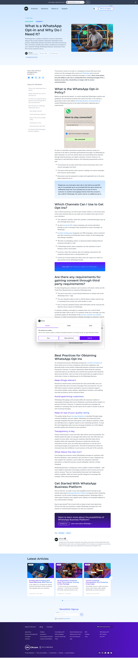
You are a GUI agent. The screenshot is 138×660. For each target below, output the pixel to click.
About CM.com (30, 627)
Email (58, 612)
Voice (86, 636)
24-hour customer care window (91, 315)
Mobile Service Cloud (75, 634)
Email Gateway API (59, 632)
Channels (27, 639)
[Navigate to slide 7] (75, 601)
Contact (49, 627)
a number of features (93, 363)
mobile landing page (65, 233)
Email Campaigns (59, 634)
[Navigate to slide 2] (65, 601)
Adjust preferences (69, 338)
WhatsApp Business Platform (76, 493)
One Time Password (75, 636)
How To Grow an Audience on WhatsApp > (83, 267)
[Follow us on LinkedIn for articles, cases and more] (105, 653)
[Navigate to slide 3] (67, 601)
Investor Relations (69, 653)
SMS (71, 225)
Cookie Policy (53, 653)
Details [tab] (69, 325)
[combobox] (75, 2)
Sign (71, 639)
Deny (48, 338)
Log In (111, 5)
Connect (39, 21)
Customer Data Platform (46, 639)
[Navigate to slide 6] (73, 601)
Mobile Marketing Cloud (76, 632)
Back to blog (29, 18)
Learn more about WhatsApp (80, 523)
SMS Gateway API (104, 632)
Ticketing (87, 634)
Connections (43, 634)
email (66, 225)
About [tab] (90, 325)
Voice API (102, 636)
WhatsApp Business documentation (87, 101)
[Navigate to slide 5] (71, 601)
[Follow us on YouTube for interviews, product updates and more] (111, 653)
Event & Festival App (60, 636)
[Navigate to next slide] (111, 578)
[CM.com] (26, 9)
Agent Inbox (28, 632)
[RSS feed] (108, 653)
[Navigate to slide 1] (62, 601)
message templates (77, 416)
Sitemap (61, 653)
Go (88, 2)
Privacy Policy (66, 618)
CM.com (30, 53)
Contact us (63, 523)
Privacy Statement (29, 653)
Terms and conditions (41, 653)
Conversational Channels (46, 636)
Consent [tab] (47, 325)
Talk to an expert (105, 8)
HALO (56, 639)
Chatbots (42, 632)
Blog (41, 627)
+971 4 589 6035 (47, 647)
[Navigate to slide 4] (69, 601)
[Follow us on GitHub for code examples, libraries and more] (99, 653)
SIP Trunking (103, 634)
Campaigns (28, 636)
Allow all (90, 338)
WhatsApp (29, 21)
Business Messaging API (31, 634)
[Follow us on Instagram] (102, 653)
